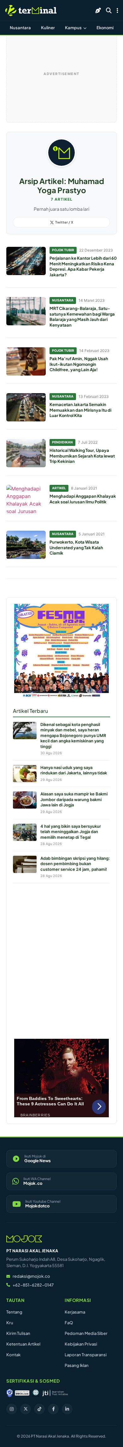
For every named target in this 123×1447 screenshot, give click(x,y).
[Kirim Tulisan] (98, 10)
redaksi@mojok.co (31, 1276)
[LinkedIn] (67, 1409)
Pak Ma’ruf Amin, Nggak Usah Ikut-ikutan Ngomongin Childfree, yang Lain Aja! (79, 364)
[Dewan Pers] (36, 1393)
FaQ (69, 1322)
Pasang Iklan (77, 1365)
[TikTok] (39, 1409)
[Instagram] (11, 1409)
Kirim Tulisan (18, 1333)
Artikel (59, 488)
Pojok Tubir (63, 250)
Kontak (13, 1354)
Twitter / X (64, 222)
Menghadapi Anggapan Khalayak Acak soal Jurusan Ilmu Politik (83, 499)
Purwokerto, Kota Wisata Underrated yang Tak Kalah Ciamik (76, 547)
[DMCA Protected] (22, 1393)
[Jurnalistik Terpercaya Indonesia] (55, 1393)
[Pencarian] (109, 10)
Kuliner (48, 27)
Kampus (73, 27)
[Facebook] (53, 1409)
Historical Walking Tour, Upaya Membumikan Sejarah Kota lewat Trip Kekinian (82, 456)
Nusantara (20, 27)
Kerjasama (75, 1311)
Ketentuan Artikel (23, 1344)
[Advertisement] (61, 959)
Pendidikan (62, 442)
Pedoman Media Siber (86, 1333)
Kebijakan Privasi (81, 1344)
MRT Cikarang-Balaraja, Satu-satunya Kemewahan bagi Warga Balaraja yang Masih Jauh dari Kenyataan (82, 317)
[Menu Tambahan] (117, 10)
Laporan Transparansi (86, 1354)
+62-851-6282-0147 (33, 1284)
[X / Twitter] (25, 1409)
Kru (9, 1322)
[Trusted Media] (9, 1393)
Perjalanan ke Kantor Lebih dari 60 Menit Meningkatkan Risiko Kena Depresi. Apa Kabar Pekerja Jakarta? (83, 266)
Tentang (14, 1311)
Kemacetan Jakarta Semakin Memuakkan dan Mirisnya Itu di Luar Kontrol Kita (80, 410)
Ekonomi (105, 27)
